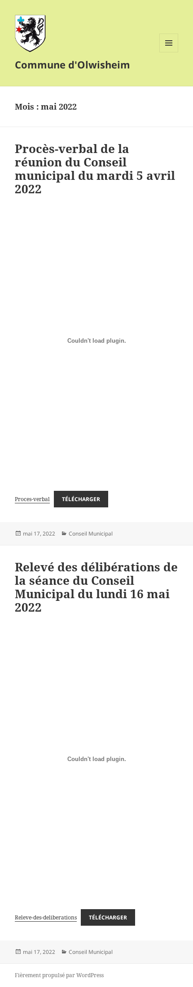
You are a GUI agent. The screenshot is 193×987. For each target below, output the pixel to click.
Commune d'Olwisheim (72, 64)
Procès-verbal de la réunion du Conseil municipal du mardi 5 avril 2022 (95, 168)
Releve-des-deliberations (46, 917)
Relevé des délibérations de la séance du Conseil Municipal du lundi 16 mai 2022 (96, 587)
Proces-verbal (32, 499)
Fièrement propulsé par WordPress (59, 975)
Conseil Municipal (91, 533)
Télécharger (81, 499)
